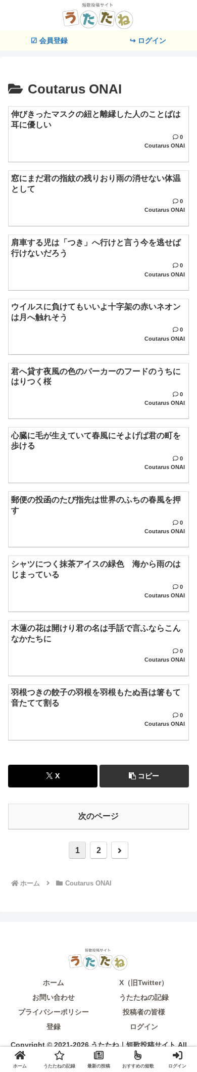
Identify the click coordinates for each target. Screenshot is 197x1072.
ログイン (144, 1026)
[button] (144, 776)
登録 (53, 1026)
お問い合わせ (53, 997)
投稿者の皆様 (144, 1012)
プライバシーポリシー (53, 1012)
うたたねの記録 (144, 997)
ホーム (53, 982)
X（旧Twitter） (143, 982)
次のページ (98, 816)
